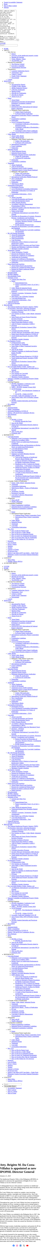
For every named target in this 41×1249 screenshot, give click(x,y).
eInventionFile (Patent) (18, 84)
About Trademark (16, 165)
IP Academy (11, 404)
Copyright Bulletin (17, 450)
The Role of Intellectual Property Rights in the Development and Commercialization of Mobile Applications (28, 477)
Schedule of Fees (13, 278)
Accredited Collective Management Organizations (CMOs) (22, 205)
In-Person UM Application (23, 142)
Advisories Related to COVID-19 (18, 411)
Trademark (11, 163)
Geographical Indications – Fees (21, 300)
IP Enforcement (12, 272)
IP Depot (14, 325)
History (13, 54)
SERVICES (7, 81)
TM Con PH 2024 (17, 431)
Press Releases (12, 414)
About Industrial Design (18, 151)
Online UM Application (22, 141)
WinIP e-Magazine (17, 501)
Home (6, 4)
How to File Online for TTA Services (22, 539)
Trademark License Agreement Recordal (23, 260)
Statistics (10, 546)
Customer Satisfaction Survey (20, 71)
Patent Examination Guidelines (20, 505)
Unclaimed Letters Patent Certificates (26, 131)
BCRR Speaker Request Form (24, 225)
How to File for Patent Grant (20, 530)
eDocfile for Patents (17, 95)
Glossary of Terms (13, 549)
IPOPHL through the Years (23, 421)
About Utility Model (17, 136)
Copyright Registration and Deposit (22, 199)
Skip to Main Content (10, 6)
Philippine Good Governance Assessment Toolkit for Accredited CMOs (23, 439)
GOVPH (2, 43)
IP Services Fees (12, 551)
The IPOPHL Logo (17, 60)
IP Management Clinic (18, 342)
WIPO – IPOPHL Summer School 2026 (23, 387)
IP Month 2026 (15, 433)
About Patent (15, 100)
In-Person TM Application (23, 175)
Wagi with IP (15, 500)
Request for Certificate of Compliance (22, 255)
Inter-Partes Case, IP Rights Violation (22, 296)
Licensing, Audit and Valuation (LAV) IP (23, 395)
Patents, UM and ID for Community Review (21, 413)
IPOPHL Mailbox (13, 274)
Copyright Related (13, 436)
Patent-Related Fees (21, 283)
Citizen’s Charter (16, 74)
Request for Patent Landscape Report (22, 269)
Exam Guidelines (16, 146)
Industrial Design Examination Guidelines (24, 507)
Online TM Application (22, 173)
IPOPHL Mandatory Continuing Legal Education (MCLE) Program (23, 384)
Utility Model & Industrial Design (21, 288)
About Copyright (16, 197)
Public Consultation (13, 409)
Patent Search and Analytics (16, 264)
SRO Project (15, 372)
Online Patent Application (23, 112)
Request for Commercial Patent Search (23, 267)
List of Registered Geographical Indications (24, 189)
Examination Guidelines (18, 119)
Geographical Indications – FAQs (21, 194)
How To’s (11, 529)
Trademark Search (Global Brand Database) (24, 170)
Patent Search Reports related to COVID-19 (24, 334)
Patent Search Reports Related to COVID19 (24, 356)
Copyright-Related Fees (18, 298)
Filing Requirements (17, 238)
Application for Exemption (19, 257)
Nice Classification (17, 178)
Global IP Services (13, 301)
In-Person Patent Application (24, 113)
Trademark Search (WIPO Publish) (22, 168)
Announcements (12, 407)
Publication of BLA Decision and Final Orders (25, 245)
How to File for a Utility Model (20, 532)
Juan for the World (17, 349)
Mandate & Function (17, 57)
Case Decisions (16, 240)
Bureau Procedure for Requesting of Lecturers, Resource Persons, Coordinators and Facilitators (28, 221)
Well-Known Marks (17, 184)
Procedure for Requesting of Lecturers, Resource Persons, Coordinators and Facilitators (26, 217)
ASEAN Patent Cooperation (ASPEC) (23, 324)
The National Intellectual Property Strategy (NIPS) (23, 307)
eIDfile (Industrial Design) (19, 88)
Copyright (11, 195)
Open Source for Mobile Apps (24, 471)
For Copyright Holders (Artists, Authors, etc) (21, 366)
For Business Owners (14, 341)
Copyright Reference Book (19, 448)
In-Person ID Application (22, 158)
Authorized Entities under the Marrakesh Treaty (25, 207)
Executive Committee (17, 66)
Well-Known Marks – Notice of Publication (24, 488)
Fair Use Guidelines (17, 452)
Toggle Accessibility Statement (13, 2)
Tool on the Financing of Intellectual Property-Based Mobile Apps (26, 458)
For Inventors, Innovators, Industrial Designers (22, 308)
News (9, 416)
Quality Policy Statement (18, 76)
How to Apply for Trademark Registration (24, 536)
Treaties (10, 548)
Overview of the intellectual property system (24, 55)
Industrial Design (13, 149)
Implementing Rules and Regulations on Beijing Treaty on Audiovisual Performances (25, 446)
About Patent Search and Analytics (21, 266)
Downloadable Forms (14, 276)
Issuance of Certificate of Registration (22, 259)
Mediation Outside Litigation (20, 248)
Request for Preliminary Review (21, 254)
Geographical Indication (18, 486)
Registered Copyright (17, 493)
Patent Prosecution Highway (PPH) (22, 322)
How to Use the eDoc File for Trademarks (24, 537)
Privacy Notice (12, 544)
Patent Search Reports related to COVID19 (24, 132)
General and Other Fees (18, 279)
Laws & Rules (12, 542)
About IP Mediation (17, 236)
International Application (18, 144)
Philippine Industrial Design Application (23, 154)
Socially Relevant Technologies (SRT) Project (25, 332)
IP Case (13, 489)
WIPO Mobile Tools (17, 455)
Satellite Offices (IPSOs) (15, 561)
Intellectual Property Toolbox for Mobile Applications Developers (27, 468)
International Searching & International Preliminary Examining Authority (23, 102)
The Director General (17, 64)
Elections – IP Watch (17, 209)
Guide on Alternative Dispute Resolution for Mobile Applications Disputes (27, 461)
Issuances (10, 541)
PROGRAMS (8, 305)
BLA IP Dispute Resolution (16, 233)
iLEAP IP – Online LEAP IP (24, 394)
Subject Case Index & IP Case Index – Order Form (23, 553)
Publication (14, 120)
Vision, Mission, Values (18, 59)
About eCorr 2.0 (16, 96)
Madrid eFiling (15, 91)
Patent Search (15, 105)
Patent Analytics (16, 271)
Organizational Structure (18, 67)
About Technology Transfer (19, 252)
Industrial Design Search (18, 153)
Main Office (11, 560)
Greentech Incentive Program (20, 331)
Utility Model (12, 134)
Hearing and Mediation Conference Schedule (25, 247)
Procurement (15, 78)
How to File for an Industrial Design (22, 534)
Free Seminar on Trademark (19, 344)
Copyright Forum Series (18, 375)
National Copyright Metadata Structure (23, 454)
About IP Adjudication (18, 235)
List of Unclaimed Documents (20, 122)
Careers (10, 79)
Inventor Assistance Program (20, 320)
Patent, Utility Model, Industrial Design (23, 483)
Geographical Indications (15, 185)
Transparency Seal (17, 72)
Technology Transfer (14, 250)
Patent (9, 98)
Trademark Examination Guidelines (22, 508)
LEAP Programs (16, 389)
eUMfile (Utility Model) (18, 86)
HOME (6, 48)
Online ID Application (22, 156)
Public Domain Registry (18, 202)
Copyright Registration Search (20, 201)
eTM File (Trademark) (18, 89)
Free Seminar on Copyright (19, 373)
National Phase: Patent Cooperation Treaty (28, 515)
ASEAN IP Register (17, 166)
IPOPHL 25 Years (16, 419)
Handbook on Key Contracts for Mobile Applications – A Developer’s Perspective (27, 465)
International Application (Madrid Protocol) (24, 177)
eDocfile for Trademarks (18, 93)
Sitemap (6, 7)
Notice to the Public (17, 211)
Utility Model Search (17, 137)
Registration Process (17, 187)
